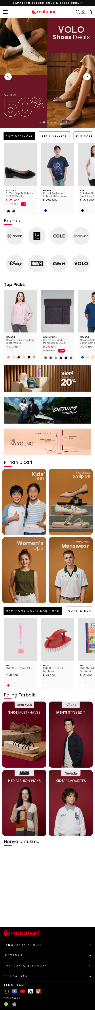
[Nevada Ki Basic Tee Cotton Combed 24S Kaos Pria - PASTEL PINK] (87, 357)
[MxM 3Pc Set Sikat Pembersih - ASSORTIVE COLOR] (82, 685)
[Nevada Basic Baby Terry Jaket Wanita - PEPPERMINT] (13, 357)
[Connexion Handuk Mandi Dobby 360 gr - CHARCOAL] (50, 357)
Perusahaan (16, 976)
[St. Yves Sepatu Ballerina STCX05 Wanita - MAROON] (13, 211)
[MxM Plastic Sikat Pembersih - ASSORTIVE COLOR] (45, 685)
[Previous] (8, 76)
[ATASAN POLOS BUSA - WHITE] (8, 915)
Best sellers (54, 135)
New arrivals (19, 135)
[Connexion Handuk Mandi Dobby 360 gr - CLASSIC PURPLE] (55, 357)
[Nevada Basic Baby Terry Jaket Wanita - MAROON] (18, 357)
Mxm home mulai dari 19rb (33, 611)
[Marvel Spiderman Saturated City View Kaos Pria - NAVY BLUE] (45, 210)
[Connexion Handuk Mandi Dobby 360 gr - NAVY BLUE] (66, 357)
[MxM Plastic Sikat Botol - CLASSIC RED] (8, 685)
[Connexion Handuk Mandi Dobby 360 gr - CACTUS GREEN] (45, 357)
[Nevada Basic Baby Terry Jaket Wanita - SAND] (34, 357)
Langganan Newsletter (27, 945)
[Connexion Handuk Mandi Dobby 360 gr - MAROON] (61, 357)
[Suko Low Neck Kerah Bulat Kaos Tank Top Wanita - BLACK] (82, 210)
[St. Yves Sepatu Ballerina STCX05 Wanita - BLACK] (8, 211)
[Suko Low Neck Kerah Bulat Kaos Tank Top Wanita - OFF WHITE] (87, 210)
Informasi (14, 955)
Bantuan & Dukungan (26, 966)
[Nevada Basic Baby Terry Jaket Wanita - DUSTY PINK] (8, 357)
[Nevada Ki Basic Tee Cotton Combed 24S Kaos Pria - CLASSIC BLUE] (82, 357)
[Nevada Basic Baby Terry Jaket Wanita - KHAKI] (23, 357)
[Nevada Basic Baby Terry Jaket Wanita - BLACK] (28, 357)
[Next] (87, 76)
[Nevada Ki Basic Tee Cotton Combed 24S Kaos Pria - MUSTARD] (92, 357)
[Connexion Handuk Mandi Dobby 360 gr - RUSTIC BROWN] (71, 357)
